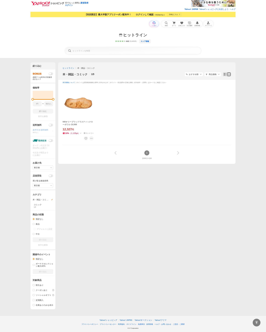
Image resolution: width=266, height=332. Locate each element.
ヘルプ (233, 9)
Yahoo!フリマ (161, 320)
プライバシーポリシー (89, 324)
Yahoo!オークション (143, 320)
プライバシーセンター (108, 324)
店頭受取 (37, 176)
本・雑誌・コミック (75, 74)
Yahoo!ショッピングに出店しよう (214, 9)
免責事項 (141, 324)
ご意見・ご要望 (179, 324)
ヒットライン (68, 68)
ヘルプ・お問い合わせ (163, 324)
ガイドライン (131, 324)
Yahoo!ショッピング (108, 320)
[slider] (33, 99)
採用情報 (149, 324)
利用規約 (121, 324)
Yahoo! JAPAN (191, 9)
